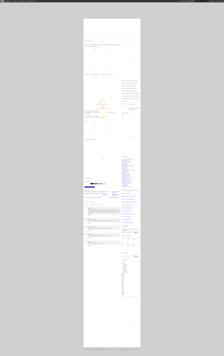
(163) (124, 177)
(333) (125, 171)
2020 (123, 279)
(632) (124, 163)
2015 (123, 285)
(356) (128, 170)
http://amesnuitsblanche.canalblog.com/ (129, 202)
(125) (127, 180)
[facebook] (189, 1)
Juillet (124, 265)
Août (124, 264)
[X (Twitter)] (191, 1)
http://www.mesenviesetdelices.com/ (128, 199)
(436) (124, 166)
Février (124, 271)
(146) (127, 178)
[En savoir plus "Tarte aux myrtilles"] (125, 247)
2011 (123, 289)
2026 (123, 262)
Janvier (124, 272)
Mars (124, 269)
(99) (125, 184)
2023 (123, 275)
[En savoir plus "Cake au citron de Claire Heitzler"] (131, 241)
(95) (124, 185)
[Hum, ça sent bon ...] (125, 106)
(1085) (127, 159)
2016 (123, 283)
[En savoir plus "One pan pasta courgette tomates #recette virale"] (131, 247)
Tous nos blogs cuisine (183, 1)
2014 (123, 286)
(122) (126, 181)
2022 (123, 276)
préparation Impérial (104, 104)
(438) (128, 165)
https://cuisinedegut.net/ (126, 219)
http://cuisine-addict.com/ (126, 210)
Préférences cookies (135, 349)
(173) (126, 174)
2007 (123, 294)
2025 (123, 273)
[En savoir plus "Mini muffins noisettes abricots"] (136, 247)
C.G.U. (118, 349)
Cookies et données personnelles (125, 349)
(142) (125, 179)
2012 (123, 288)
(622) (124, 164)
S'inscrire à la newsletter (89, 187)
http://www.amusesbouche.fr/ (127, 204)
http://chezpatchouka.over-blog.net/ (128, 213)
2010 (123, 290)
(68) (126, 186)
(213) (124, 172)
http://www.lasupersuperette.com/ (128, 207)
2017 (123, 282)
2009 (123, 292)
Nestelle (108, 108)
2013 (123, 287)
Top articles (103, 349)
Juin (124, 266)
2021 (123, 278)
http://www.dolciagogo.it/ (126, 216)
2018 (123, 281)
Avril (124, 268)
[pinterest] (193, 1)
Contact (89, 40)
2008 (123, 293)
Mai (123, 267)
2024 (123, 274)
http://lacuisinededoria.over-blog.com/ (129, 196)
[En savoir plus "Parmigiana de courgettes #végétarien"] (136, 241)
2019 (123, 280)
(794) (126, 160)
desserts (90, 178)
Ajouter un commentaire (94, 204)
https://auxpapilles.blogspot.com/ (128, 222)
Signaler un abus (112, 349)
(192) (125, 173)
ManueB (135, 108)
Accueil (86, 40)
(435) (124, 167)
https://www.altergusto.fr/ (126, 193)
